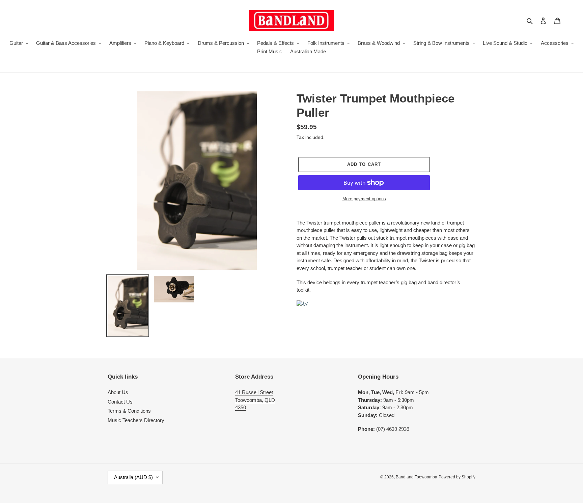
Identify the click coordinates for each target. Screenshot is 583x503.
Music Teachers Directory (136, 420)
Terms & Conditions (129, 411)
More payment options (364, 198)
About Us (118, 392)
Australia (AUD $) (133, 477)
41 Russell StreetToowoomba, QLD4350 (255, 399)
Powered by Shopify (457, 477)
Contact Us (120, 402)
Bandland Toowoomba (416, 477)
